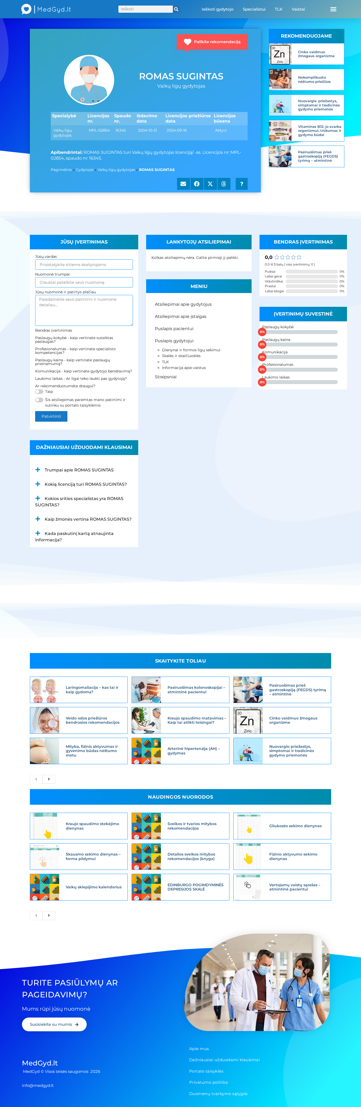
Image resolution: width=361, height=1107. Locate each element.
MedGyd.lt (40, 1063)
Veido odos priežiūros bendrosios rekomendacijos (92, 720)
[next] (49, 779)
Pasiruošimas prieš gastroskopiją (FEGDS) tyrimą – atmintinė (318, 156)
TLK (279, 9)
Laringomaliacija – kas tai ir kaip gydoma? (92, 689)
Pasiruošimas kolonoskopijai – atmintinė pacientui (196, 689)
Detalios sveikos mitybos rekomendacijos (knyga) (191, 856)
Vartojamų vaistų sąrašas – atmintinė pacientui (294, 887)
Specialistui (254, 9)
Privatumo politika (208, 1082)
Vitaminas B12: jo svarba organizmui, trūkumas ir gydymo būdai (319, 130)
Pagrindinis (61, 169)
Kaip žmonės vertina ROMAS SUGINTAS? (88, 519)
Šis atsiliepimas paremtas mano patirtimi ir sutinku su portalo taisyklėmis (85, 402)
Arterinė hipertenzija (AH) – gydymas (194, 750)
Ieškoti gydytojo (218, 9)
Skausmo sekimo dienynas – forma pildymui (93, 856)
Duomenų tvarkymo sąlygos (218, 1093)
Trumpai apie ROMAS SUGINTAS (79, 469)
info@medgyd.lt (38, 1085)
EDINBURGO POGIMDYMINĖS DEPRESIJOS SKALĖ (196, 887)
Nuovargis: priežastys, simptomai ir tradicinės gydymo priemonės (319, 105)
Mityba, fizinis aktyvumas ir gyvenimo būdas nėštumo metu (92, 751)
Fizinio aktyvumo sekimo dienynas (293, 856)
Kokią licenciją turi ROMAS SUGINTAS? (86, 484)
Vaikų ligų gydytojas (116, 169)
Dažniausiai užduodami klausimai (224, 1059)
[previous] (36, 779)
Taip (49, 391)
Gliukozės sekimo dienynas (295, 826)
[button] (333, 9)
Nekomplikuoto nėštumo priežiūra (314, 79)
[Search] (176, 9)
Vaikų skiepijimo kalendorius (94, 887)
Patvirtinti (51, 416)
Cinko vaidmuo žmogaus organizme (316, 54)
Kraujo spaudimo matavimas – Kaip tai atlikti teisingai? (197, 720)
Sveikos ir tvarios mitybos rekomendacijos (192, 826)
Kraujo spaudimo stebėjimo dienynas (92, 826)
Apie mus (199, 1048)
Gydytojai (85, 169)
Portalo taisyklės (206, 1071)
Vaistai (298, 9)
